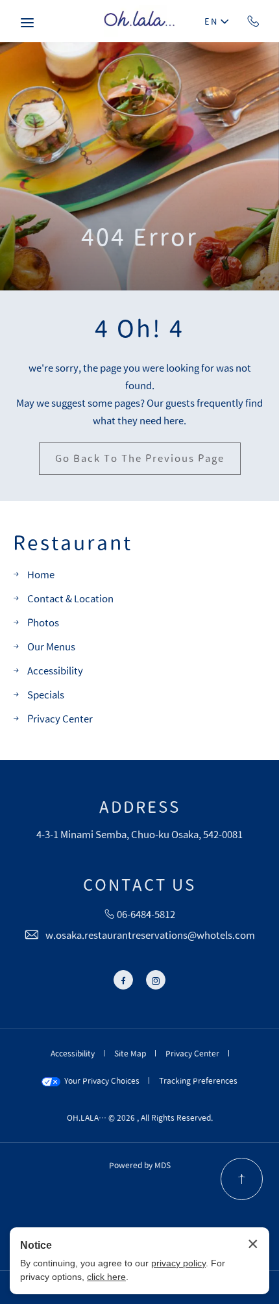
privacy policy (178, 1263)
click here (106, 1277)
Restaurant (72, 543)
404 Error (139, 236)
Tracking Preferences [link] (198, 1080)
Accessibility (55, 671)
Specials (45, 695)
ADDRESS (139, 807)
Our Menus (51, 647)
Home (41, 575)
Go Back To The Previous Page (139, 458)
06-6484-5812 (253, 21)
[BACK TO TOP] (242, 1179)
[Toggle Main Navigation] (27, 22)
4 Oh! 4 (139, 328)
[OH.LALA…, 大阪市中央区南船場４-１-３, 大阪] (139, 21)
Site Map (130, 1053)
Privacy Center (60, 719)
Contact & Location (70, 599)
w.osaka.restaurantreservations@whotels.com (150, 935)
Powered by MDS (140, 1165)
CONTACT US (139, 885)
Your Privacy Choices (100, 1080)
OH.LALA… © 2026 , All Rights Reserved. (140, 1117)
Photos (43, 623)
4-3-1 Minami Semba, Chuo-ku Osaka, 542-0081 (139, 834)
